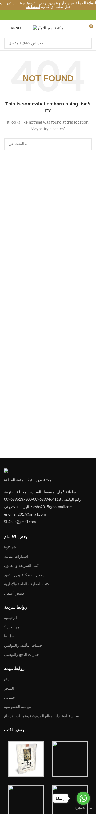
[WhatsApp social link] (57, 15)
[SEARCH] (86, 43)
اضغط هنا (33, 7)
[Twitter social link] (39, 15)
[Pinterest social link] (45, 15)
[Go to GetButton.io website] (83, 808)
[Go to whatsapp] (83, 798)
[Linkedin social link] (51, 15)
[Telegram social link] (63, 15)
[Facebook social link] (33, 15)
